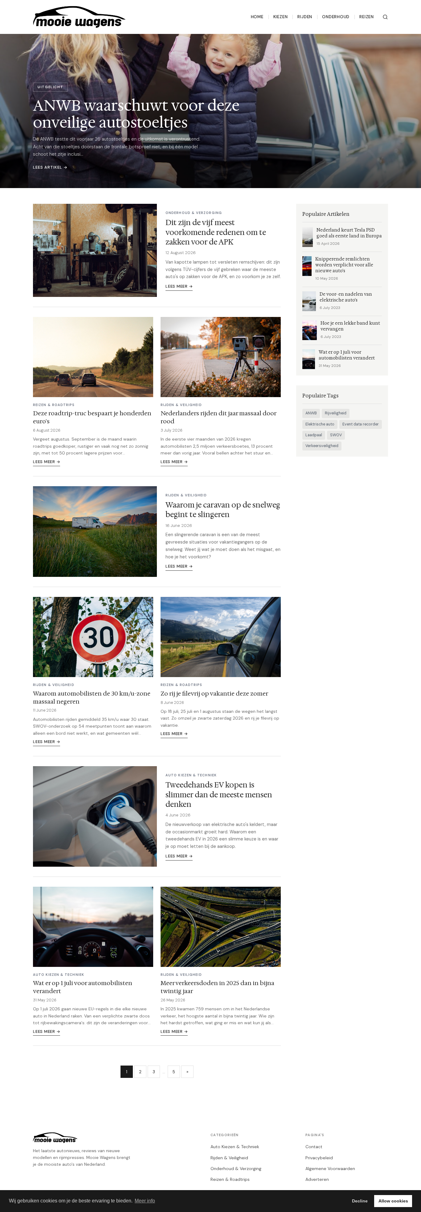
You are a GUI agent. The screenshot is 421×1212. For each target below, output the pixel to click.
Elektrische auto (319, 424)
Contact (313, 1146)
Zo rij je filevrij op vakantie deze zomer (214, 693)
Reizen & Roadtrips (230, 1179)
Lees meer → (179, 286)
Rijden (304, 16)
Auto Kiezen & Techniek (235, 1146)
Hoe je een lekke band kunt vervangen (350, 326)
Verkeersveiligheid (321, 445)
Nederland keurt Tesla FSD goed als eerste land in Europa (349, 233)
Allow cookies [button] (393, 1200)
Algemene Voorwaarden (330, 1168)
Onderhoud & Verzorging (236, 1168)
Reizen (366, 16)
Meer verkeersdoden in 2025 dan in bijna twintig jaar (217, 987)
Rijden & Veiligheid (229, 1158)
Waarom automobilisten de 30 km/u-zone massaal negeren (91, 697)
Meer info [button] (145, 1200)
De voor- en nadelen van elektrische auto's (346, 297)
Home (257, 16)
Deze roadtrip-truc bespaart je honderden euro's (92, 417)
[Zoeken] (385, 17)
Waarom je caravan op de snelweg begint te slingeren (223, 510)
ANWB (311, 413)
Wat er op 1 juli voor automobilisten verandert (82, 987)
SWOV (336, 435)
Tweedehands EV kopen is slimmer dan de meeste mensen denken (219, 794)
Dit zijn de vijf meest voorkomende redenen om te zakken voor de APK (216, 232)
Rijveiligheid (335, 413)
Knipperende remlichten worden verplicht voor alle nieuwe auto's (344, 265)
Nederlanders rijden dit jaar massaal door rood (218, 417)
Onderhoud (335, 16)
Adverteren (317, 1179)
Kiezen (280, 16)
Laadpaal (313, 435)
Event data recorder (360, 424)
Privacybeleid (319, 1158)
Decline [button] (360, 1200)
